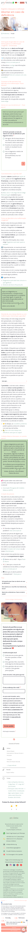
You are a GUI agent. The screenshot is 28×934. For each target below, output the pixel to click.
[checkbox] (2, 918)
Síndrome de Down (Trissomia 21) (13, 285)
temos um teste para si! (13, 62)
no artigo (12, 65)
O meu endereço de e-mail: (11, 687)
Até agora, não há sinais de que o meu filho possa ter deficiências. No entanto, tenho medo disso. (15, 140)
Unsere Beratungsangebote (13, 848)
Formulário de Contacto (14, 549)
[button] (4, 900)
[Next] (25, 612)
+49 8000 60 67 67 (11, 836)
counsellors (20, 424)
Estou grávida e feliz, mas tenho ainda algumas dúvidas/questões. (15, 663)
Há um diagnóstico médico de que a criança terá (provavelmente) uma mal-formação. (14, 154)
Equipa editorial (12, 766)
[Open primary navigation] (26, 2)
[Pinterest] (21, 865)
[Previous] (2, 612)
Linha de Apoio (9, 551)
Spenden (22, 2)
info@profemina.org (11, 844)
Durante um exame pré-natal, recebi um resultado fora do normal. (13, 147)
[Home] (6, 2)
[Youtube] (18, 865)
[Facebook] (14, 865)
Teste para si (17, 574)
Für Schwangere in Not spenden (14, 854)
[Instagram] (11, 865)
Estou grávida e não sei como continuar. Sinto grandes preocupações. (13, 668)
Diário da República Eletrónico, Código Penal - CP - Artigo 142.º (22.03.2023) (16, 784)
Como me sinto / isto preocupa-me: (13, 675)
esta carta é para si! (15, 530)
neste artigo (4, 101)
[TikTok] (7, 865)
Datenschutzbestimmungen (20, 900)
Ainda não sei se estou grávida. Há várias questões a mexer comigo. (14, 657)
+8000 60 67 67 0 (11, 839)
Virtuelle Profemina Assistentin (14, 851)
